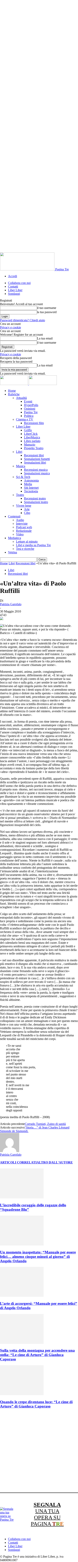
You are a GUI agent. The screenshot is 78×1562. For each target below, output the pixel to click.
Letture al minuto (27, 541)
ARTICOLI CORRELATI (18, 1162)
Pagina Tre (31, 412)
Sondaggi (14, 293)
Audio (20, 520)
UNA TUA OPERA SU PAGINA (47, 1514)
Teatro (20, 495)
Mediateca (14, 538)
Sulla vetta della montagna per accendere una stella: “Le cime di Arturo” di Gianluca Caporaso (37, 1354)
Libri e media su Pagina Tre (33, 545)
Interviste (22, 523)
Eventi (28, 401)
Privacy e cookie (10, 327)
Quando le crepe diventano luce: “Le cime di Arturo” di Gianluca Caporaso (36, 1404)
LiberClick (31, 433)
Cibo (27, 512)
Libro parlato (32, 441)
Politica (28, 415)
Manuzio (29, 444)
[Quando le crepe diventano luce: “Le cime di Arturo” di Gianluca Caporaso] (22, 1394)
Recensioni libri (34, 455)
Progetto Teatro (33, 448)
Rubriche (14, 394)
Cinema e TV (24, 419)
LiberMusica (32, 437)
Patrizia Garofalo (10, 604)
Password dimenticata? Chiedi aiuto (22, 320)
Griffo (28, 430)
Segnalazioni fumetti (37, 459)
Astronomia (31, 480)
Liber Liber (15, 290)
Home (12, 390)
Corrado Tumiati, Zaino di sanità (45, 1124)
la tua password (47, 312)
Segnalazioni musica (37, 473)
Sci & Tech (23, 477)
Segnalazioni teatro (36, 502)
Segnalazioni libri (35, 462)
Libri (19, 451)
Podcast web (24, 527)
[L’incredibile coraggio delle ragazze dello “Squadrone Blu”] (22, 1197)
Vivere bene (23, 505)
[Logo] (14, 384)
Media (28, 484)
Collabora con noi (19, 283)
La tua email (45, 338)
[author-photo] (9, 1151)
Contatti (13, 286)
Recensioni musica (36, 469)
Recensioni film (34, 423)
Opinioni (29, 408)
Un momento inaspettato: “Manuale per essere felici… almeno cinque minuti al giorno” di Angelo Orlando (38, 1256)
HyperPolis (31, 405)
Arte (27, 509)
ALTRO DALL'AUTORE (55, 1162)
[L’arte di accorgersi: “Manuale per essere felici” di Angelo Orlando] (22, 1295)
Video (20, 534)
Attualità (21, 398)
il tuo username (46, 308)
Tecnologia (31, 491)
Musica (20, 466)
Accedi (12, 276)
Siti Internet (31, 487)
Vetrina (12, 552)
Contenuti (14, 516)
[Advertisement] (39, 1451)
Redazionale (24, 530)
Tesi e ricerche (25, 548)
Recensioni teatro (35, 498)
